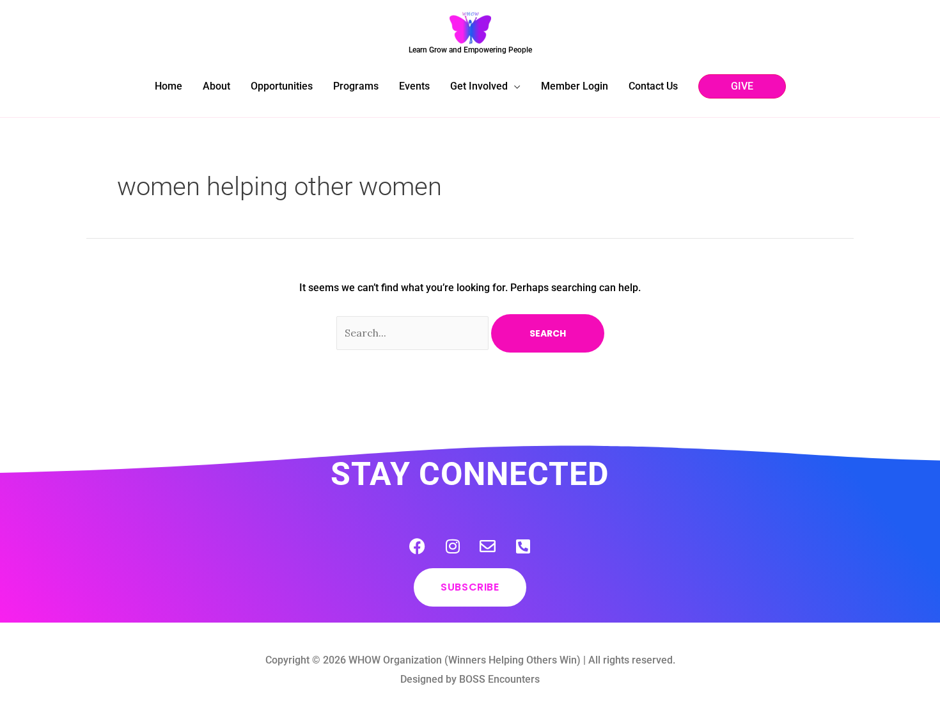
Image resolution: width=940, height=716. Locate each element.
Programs (356, 86)
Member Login (574, 86)
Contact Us (653, 86)
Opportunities (282, 86)
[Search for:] (413, 333)
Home (168, 86)
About (216, 86)
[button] (742, 86)
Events (414, 86)
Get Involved (479, 86)
